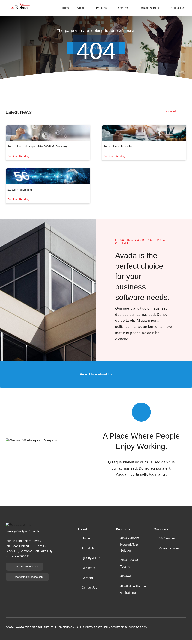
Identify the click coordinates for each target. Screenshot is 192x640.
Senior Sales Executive (118, 146)
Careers (87, 577)
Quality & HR (91, 558)
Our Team (88, 568)
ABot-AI (125, 576)
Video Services (169, 548)
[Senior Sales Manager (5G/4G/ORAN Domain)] (48, 133)
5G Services (167, 538)
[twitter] (164, 625)
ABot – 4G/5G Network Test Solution (129, 544)
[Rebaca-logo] (21, 4)
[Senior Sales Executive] (144, 133)
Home (86, 538)
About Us (88, 548)
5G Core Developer (19, 189)
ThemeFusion (64, 627)
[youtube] (171, 625)
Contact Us (89, 587)
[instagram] (177, 625)
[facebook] (157, 625)
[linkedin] (184, 625)
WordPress (138, 627)
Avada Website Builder (33, 627)
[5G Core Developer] (48, 176)
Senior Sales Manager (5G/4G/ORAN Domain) (37, 146)
